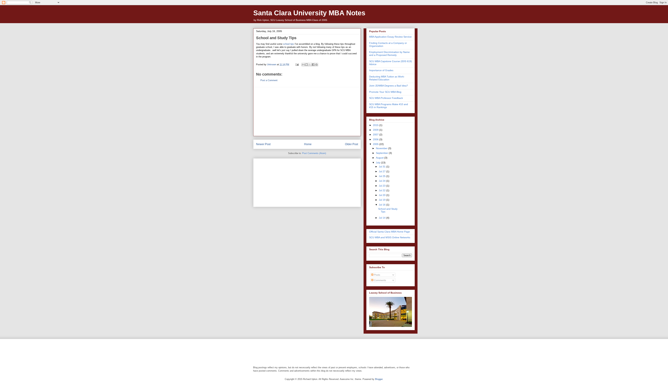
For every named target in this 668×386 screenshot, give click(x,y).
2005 (376, 144)
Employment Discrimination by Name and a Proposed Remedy (389, 53)
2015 (376, 125)
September (382, 153)
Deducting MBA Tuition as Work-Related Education (387, 78)
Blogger (379, 379)
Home (308, 144)
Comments (379, 280)
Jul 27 (382, 171)
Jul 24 (382, 180)
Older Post (351, 144)
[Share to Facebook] (313, 64)
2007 (376, 134)
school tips (288, 44)
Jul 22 (382, 190)
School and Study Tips (276, 38)
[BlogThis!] (306, 64)
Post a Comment (268, 80)
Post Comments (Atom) (314, 153)
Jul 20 (382, 195)
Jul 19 (382, 199)
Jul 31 (382, 166)
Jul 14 (382, 217)
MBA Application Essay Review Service (390, 36)
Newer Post (263, 144)
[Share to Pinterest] (316, 64)
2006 (376, 139)
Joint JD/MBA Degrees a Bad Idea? (388, 85)
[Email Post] (296, 64)
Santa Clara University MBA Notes (309, 13)
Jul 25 (382, 176)
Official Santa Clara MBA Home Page (389, 231)
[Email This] (303, 64)
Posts (376, 274)
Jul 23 (382, 185)
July (378, 162)
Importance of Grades (381, 70)
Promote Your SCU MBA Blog (385, 91)
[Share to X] (310, 64)
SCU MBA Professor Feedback (386, 98)
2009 (376, 129)
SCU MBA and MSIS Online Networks (389, 237)
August (380, 157)
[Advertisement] (307, 111)
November (382, 148)
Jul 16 (382, 204)
